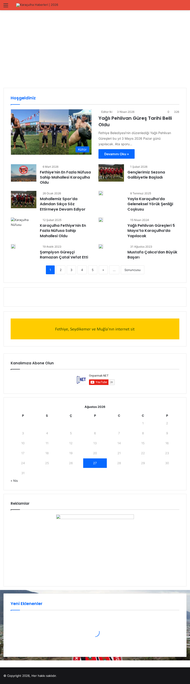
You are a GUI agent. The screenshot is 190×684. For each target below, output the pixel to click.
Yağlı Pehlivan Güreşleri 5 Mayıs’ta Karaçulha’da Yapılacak (151, 231)
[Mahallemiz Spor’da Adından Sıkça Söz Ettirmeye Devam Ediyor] (23, 199)
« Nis (14, 480)
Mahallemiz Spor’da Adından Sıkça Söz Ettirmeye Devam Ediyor (63, 204)
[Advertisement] (95, 49)
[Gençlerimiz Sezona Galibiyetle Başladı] (111, 173)
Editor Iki (106, 111)
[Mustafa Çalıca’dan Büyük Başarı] (100, 246)
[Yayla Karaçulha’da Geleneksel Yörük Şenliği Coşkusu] (100, 193)
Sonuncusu (132, 270)
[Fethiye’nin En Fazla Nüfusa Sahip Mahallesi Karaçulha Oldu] (23, 173)
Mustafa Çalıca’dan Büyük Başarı (152, 254)
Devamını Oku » (116, 154)
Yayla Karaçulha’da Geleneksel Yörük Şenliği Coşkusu (150, 204)
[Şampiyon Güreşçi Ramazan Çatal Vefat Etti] (13, 246)
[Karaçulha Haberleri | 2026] (37, 5)
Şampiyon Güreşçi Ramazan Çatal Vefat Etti (64, 254)
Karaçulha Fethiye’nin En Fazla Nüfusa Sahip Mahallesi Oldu (63, 231)
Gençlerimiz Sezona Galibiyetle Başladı (146, 175)
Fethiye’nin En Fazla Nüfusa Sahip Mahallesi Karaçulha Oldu (65, 177)
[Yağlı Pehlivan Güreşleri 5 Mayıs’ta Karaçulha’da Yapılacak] (100, 219)
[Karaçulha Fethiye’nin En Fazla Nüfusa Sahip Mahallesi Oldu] (23, 226)
